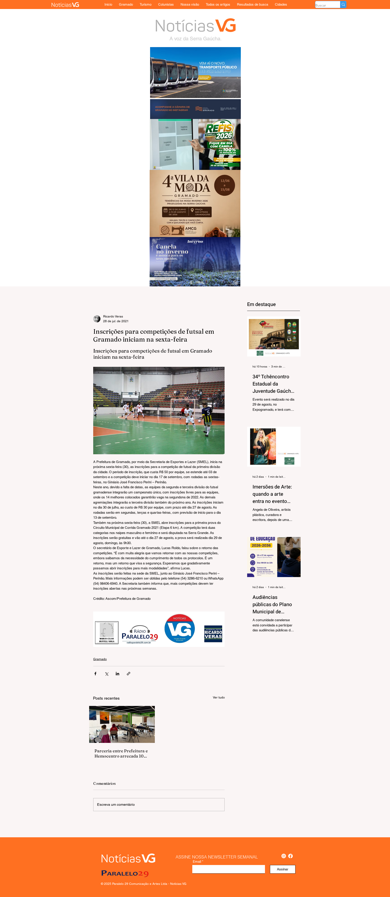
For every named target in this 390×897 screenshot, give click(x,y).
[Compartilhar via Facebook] (95, 673)
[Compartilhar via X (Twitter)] (106, 673)
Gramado (100, 659)
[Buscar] (343, 4)
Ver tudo (219, 697)
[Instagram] (283, 856)
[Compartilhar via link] (128, 673)
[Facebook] (290, 856)
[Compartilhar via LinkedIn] (117, 673)
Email (197, 861)
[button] (281, 4)
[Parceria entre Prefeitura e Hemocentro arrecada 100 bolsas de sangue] (122, 724)
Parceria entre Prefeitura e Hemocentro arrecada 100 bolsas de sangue (121, 753)
